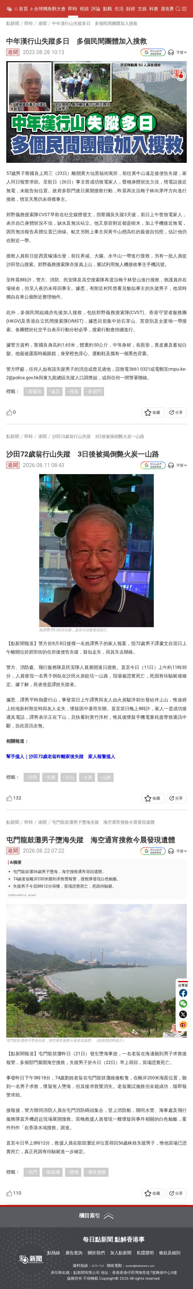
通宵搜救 (97, 1172)
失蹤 (51, 777)
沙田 (32, 777)
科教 (153, 9)
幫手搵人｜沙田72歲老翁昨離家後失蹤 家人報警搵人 (60, 756)
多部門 (95, 391)
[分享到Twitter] (183, 1014)
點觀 (107, 9)
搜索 (74, 391)
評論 (95, 9)
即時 (72, 9)
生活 (119, 9)
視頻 (84, 9)
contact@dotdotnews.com (140, 1266)
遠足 (55, 391)
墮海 (74, 1172)
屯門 (32, 1172)
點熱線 (53, 1252)
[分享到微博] (183, 1025)
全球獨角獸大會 (50, 9)
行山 (69, 777)
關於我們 (96, 1252)
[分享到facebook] (183, 993)
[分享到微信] (183, 1004)
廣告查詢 (73, 1252)
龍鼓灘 (53, 1172)
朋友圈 (167, 9)
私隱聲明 (145, 1252)
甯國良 (35, 391)
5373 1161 (98, 1266)
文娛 (142, 9)
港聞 (12, 52)
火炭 (87, 777)
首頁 (23, 9)
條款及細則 (169, 1252)
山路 (106, 777)
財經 (130, 9)
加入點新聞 (120, 1252)
